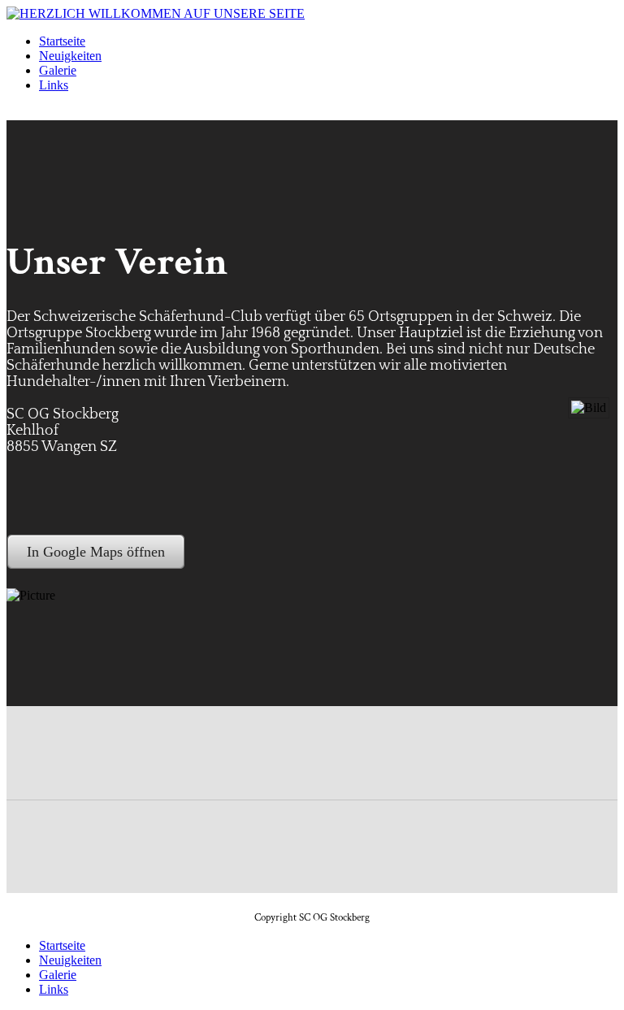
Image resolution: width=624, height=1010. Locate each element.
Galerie (57, 70)
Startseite (62, 41)
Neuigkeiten (70, 56)
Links (53, 85)
